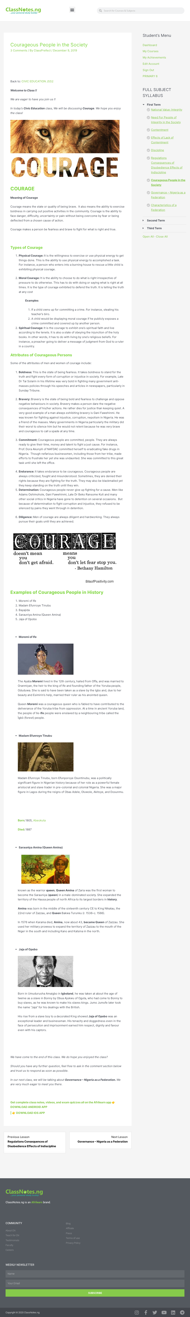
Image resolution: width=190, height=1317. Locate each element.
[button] (72, 10)
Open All (148, 236)
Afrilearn (36, 1202)
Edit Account (151, 63)
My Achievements (154, 57)
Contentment (159, 130)
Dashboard (150, 45)
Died (21, 829)
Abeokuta (39, 820)
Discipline (157, 150)
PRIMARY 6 (150, 76)
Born (21, 820)
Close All (162, 236)
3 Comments (18, 50)
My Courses (150, 51)
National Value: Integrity (166, 109)
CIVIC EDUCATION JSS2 (37, 81)
